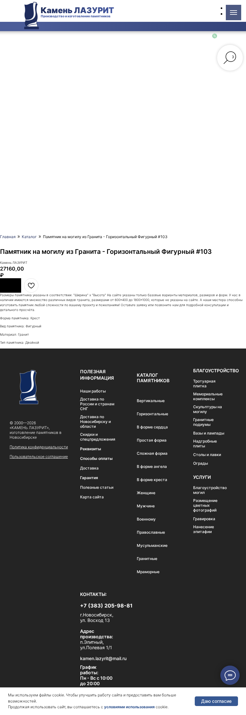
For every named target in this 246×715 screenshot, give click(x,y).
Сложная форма (152, 453)
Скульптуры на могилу (207, 409)
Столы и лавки (207, 454)
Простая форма (152, 440)
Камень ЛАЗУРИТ (77, 10)
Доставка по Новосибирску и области (95, 421)
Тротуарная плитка (204, 383)
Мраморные (148, 571)
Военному (146, 519)
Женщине (146, 492)
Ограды (200, 463)
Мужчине (146, 506)
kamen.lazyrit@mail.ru (103, 658)
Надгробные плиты (205, 443)
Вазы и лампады (208, 433)
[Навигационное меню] (233, 12)
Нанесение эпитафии (203, 529)
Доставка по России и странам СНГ (97, 404)
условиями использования (129, 706)
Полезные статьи (96, 487)
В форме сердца (152, 427)
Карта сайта (92, 497)
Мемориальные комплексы (208, 396)
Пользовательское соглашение (39, 456)
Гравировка (204, 518)
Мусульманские (152, 545)
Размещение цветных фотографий (205, 505)
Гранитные (147, 558)
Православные (151, 532)
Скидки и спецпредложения (97, 437)
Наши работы (93, 391)
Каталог (29, 236)
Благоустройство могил (210, 490)
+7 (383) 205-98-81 (106, 605)
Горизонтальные (152, 413)
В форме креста (152, 479)
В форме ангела (152, 466)
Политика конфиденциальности (39, 446)
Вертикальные (151, 400)
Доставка (89, 468)
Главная (8, 236)
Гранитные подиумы (203, 422)
